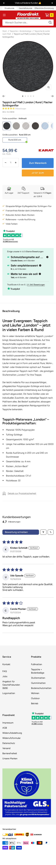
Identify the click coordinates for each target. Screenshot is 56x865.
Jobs (4, 676)
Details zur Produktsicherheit (22, 493)
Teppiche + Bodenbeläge (20, 31)
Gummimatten (38, 683)
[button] (8, 108)
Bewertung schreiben (16, 532)
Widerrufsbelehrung (12, 733)
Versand (6, 748)
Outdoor (35, 698)
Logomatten (8, 693)
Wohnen (35, 693)
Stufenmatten (38, 678)
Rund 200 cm (14, 140)
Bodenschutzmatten (41, 688)
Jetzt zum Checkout (38, 174)
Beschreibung (11, 311)
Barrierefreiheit (9, 753)
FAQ (4, 671)
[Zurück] (3, 96)
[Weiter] (52, 96)
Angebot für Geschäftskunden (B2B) (11, 684)
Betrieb (34, 703)
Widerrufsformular (11, 738)
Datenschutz (8, 743)
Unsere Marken (9, 758)
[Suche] (28, 22)
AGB (4, 727)
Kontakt (6, 664)
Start (4, 31)
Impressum (7, 722)
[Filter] (43, 532)
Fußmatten (36, 664)
